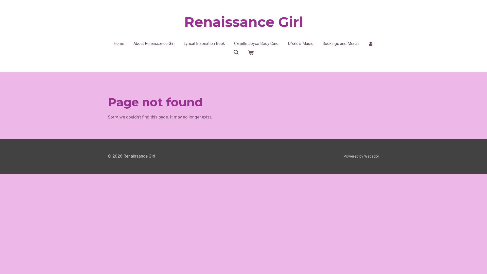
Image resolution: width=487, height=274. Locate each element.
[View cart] (251, 53)
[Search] (236, 52)
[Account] (370, 44)
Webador (371, 156)
